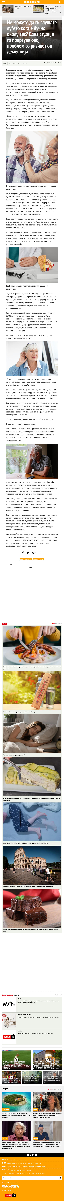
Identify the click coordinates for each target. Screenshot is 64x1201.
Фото (33, 1173)
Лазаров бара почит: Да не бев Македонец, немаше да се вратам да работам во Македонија (11, 1080)
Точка (4, 63)
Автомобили (18, 1173)
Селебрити (22, 1170)
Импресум (4, 1183)
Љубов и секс (25, 1166)
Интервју (42, 1173)
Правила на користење (7, 1190)
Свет (20, 1160)
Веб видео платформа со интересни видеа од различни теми (35, 1033)
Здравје (9, 1166)
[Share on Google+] (34, 552)
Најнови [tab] (52, 624)
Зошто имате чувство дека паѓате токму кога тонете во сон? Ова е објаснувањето (22, 8)
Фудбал (9, 1163)
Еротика (28, 1173)
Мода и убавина (16, 1166)
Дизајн (44, 1166)
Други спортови (37, 1163)
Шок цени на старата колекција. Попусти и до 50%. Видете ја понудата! (38, 1017)
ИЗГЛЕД (35, 1110)
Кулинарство (38, 1166)
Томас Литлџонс (38, 559)
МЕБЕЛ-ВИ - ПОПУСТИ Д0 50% (24, 1015)
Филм (12, 1170)
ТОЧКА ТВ (20, 1031)
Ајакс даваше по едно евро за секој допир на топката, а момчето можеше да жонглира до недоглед (16, 1064)
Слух (21, 559)
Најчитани (6, 1089)
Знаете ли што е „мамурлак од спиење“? (14, 755)
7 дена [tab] (54, 1089)
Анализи (24, 1160)
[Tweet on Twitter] (28, 552)
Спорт (4, 1163)
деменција (28, 559)
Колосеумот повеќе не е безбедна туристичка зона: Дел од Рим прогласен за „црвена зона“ (53, 9)
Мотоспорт (29, 1163)
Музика (17, 1170)
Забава (23, 1173)
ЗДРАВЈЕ (5, 1139)
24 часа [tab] (50, 1089)
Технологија (11, 1173)
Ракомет (20, 1163)
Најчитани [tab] (59, 624)
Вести (4, 1160)
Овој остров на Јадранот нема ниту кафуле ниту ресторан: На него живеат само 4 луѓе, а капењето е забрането (16, 1115)
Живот (4, 1166)
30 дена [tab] (60, 1089)
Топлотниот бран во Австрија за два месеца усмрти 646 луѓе (19, 712)
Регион (16, 1160)
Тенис (24, 1163)
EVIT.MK (19, 998)
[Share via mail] (40, 552)
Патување (31, 1166)
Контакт (16, 1183)
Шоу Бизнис (6, 1170)
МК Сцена (29, 1170)
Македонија (10, 1160)
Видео (37, 1173)
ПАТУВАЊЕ (6, 1110)
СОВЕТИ (35, 1139)
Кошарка (14, 1163)
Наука (5, 1173)
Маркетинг (10, 1183)
